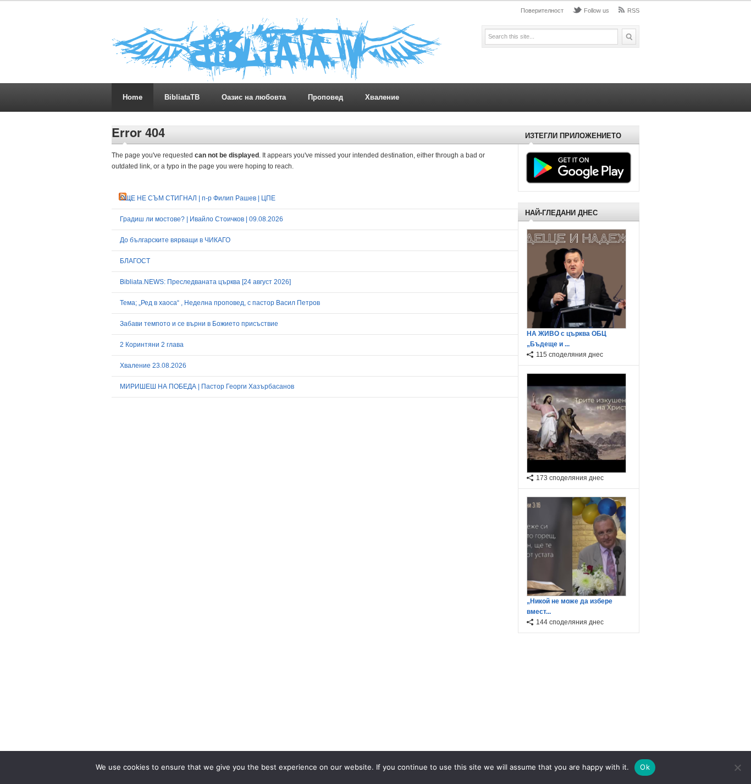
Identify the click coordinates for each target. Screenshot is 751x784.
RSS (633, 10)
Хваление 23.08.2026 (153, 365)
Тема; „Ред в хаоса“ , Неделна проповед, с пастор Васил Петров (220, 303)
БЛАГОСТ (135, 261)
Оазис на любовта (254, 97)
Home (132, 97)
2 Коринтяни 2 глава (152, 345)
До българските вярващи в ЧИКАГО (175, 240)
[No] (737, 767)
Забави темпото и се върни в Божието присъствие (199, 324)
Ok (645, 767)
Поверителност (542, 10)
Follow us (596, 10)
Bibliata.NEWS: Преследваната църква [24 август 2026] (205, 282)
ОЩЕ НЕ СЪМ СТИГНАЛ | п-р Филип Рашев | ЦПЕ (197, 198)
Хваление (382, 97)
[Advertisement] (575, 693)
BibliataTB (182, 97)
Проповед (325, 97)
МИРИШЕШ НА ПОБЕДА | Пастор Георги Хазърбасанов (207, 386)
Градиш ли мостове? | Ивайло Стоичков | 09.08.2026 (201, 219)
